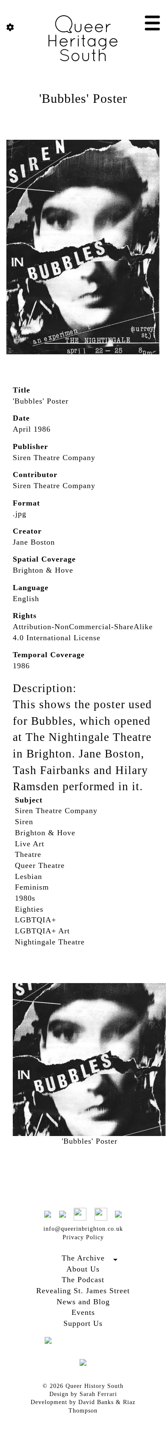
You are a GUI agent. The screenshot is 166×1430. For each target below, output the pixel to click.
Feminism (32, 887)
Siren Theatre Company (56, 810)
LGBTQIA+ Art (42, 931)
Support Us (83, 1323)
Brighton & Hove (45, 832)
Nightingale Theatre (50, 942)
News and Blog (83, 1301)
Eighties (29, 909)
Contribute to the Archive (83, 1268)
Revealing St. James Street (83, 1290)
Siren (24, 821)
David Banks (96, 1402)
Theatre (28, 854)
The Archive (83, 1258)
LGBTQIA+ (35, 920)
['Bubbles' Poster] (83, 246)
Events (83, 1312)
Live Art (29, 843)
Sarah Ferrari (98, 1394)
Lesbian (28, 876)
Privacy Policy (83, 1237)
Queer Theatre (40, 865)
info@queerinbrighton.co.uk (83, 1229)
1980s (25, 898)
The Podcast (83, 1279)
